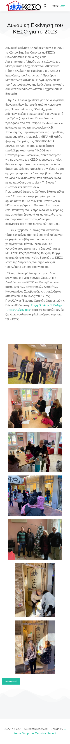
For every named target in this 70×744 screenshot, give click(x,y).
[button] (11, 681)
